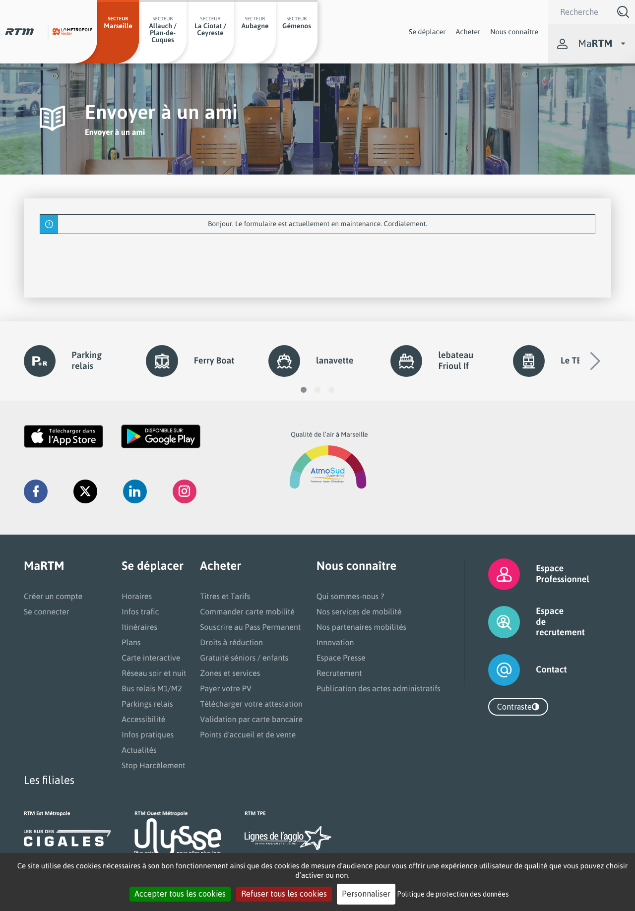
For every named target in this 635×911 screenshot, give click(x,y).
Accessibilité (143, 719)
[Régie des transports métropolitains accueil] (19, 31)
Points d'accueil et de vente (248, 734)
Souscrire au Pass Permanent (250, 627)
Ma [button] (595, 43)
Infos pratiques (148, 734)
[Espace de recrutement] (492, 622)
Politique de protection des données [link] (453, 894)
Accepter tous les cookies (180, 894)
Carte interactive (151, 658)
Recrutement (339, 673)
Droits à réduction (231, 642)
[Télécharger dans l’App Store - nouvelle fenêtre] (63, 436)
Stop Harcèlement (153, 765)
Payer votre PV (226, 688)
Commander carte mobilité (247, 611)
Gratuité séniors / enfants (244, 658)
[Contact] (492, 670)
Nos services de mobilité (359, 611)
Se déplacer (427, 31)
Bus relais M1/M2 (152, 688)
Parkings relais (147, 704)
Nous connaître (514, 31)
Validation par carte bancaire (251, 719)
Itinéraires (139, 627)
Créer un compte (53, 596)
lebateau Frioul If (455, 360)
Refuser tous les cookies (284, 894)
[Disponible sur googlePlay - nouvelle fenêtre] (160, 436)
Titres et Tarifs (225, 596)
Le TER (574, 360)
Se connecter (46, 611)
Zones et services (230, 673)
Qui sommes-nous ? (350, 596)
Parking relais (86, 360)
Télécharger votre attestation (251, 704)
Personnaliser (366, 894)
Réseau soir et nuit (154, 673)
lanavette (334, 360)
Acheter (468, 31)
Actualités (139, 750)
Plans (131, 642)
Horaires (137, 596)
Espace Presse (341, 658)
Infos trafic (140, 611)
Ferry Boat (214, 360)
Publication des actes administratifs (379, 688)
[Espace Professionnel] (492, 574)
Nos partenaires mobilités (361, 627)
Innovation (335, 642)
